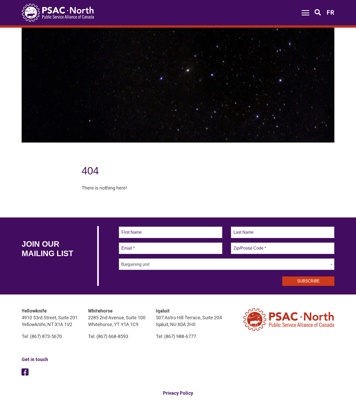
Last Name (242, 229)
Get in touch (35, 359)
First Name (131, 229)
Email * (127, 245)
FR (330, 12)
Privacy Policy (178, 393)
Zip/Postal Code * (248, 245)
